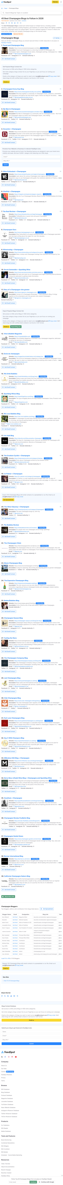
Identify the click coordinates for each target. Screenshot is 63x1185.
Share (2, 23)
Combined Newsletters (8, 1143)
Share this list (5, 993)
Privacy (3, 1077)
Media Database (6, 1131)
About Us (4, 1065)
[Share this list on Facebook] (6, 23)
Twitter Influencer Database (9, 1113)
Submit (6, 165)
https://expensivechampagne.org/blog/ (25, 583)
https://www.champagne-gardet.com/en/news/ (27, 839)
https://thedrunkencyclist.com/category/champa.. (28, 458)
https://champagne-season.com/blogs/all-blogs (28, 620)
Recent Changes (6, 1170)
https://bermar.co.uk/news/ (22, 859)
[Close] (62, 1176)
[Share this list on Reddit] (15, 23)
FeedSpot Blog (5, 1176)
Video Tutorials (5, 1163)
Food (5, 8)
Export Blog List (16, 326)
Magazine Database (7, 1098)
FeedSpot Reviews (6, 1074)
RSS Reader (4, 1128)
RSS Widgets (5, 1146)
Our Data (3, 1068)
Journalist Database (7, 1101)
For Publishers (5, 1125)
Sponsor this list (18, 34)
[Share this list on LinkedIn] (12, 23)
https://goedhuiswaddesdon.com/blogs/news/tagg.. (29, 800)
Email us (6, 82)
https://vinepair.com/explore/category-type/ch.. (28, 194)
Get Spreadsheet (8, 500)
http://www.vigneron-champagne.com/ (25, 292)
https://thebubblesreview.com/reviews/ (25, 527)
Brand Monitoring (6, 1140)
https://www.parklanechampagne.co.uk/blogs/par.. (28, 720)
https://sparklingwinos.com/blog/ (23, 396)
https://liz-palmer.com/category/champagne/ (27, 476)
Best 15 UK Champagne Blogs (11, 980)
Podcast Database (6, 1095)
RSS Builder (4, 1152)
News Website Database (8, 1107)
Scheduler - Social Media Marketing (11, 1155)
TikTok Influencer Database (9, 1116)
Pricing (55, 2)
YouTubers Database (7, 1104)
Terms (3, 1080)
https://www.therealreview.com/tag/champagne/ (28, 214)
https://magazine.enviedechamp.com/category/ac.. (29, 356)
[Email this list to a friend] (18, 23)
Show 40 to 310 (9, 896)
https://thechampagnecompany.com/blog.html (27, 660)
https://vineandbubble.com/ (22, 336)
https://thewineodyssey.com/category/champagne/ (29, 509)
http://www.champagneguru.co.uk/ (24, 232)
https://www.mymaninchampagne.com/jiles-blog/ (28, 111)
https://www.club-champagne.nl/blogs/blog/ (27, 700)
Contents (24, 20)
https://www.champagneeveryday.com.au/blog (27, 91)
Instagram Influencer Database (10, 1110)
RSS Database (5, 1089)
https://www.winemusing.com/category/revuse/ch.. (29, 252)
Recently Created (6, 1173)
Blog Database (5, 1092)
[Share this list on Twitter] (9, 23)
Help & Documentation (7, 1166)
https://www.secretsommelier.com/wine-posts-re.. (28, 272)
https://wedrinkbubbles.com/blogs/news (26, 376)
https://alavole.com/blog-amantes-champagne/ (28, 438)
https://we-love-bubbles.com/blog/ (24, 416)
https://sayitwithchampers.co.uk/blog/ (25, 740)
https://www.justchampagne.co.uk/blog (25, 680)
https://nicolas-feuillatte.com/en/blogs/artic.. (27, 820)
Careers (7, 1071)
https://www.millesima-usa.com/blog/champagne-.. (29, 760)
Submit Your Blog (6, 34)
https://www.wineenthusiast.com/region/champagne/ (29, 174)
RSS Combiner (5, 1149)
